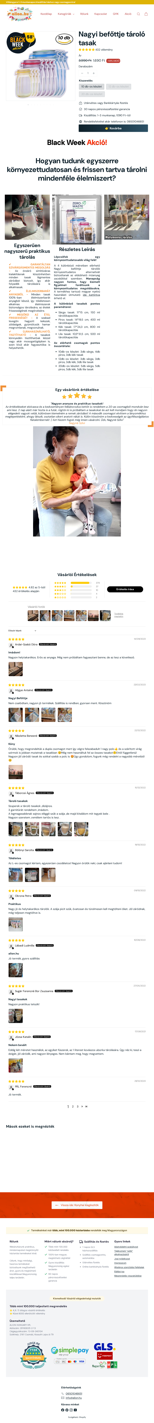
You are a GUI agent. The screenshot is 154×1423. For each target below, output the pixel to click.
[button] (87, 49)
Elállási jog (119, 1271)
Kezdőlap (46, 14)
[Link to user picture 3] (48, 715)
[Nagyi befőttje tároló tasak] (16, 1158)
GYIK (116, 14)
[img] (16, 639)
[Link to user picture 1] (15, 669)
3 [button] (78, 1106)
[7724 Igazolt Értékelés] (33, 1369)
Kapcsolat (100, 14)
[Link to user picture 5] (81, 829)
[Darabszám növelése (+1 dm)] (93, 73)
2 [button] (73, 1106)
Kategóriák (65, 14)
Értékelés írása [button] (125, 589)
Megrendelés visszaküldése (128, 1275)
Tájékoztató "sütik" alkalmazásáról (123, 1253)
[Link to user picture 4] (65, 715)
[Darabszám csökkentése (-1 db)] (82, 73)
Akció (128, 14)
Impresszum (120, 1263)
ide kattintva (91, 295)
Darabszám (86, 66)
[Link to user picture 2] (32, 715)
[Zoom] (40, 66)
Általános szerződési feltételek (129, 1267)
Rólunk (84, 14)
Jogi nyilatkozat (122, 1258)
